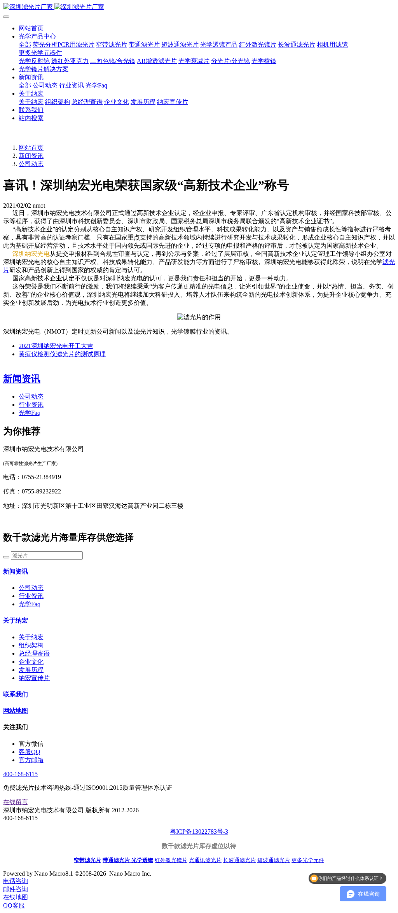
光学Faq (29, 412)
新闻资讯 (31, 155)
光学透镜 (142, 860)
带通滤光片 (117, 860)
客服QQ (29, 752)
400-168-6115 (20, 774)
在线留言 (15, 802)
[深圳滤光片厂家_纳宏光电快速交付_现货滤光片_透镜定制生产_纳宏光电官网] (199, 7)
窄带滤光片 (87, 860)
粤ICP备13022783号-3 (199, 831)
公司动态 (31, 164)
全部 (25, 44)
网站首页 (31, 28)
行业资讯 (31, 404)
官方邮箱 (31, 760)
